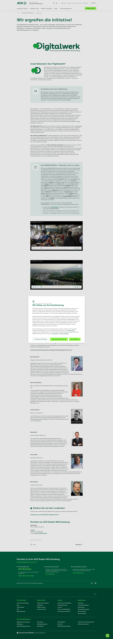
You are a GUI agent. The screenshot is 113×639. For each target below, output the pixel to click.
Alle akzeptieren (75, 339)
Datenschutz (71, 330)
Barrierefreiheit (64, 333)
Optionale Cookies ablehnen (59, 339)
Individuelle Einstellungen (40, 339)
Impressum (55, 333)
